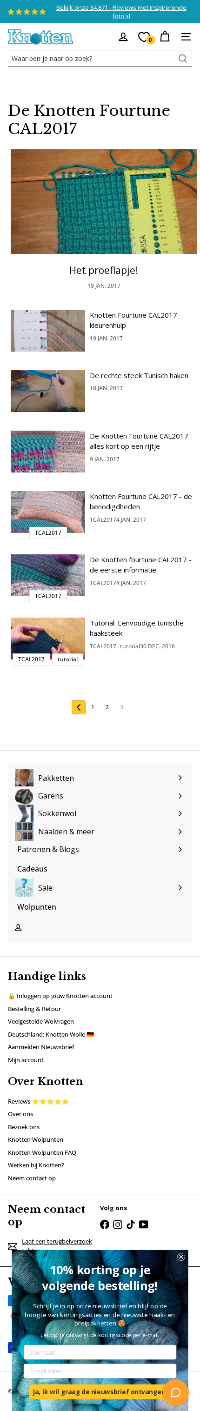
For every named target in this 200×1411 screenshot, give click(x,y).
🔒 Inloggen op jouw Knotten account (60, 996)
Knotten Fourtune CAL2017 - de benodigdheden (141, 502)
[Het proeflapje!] (104, 201)
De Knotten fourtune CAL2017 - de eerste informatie (141, 565)
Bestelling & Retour (34, 1009)
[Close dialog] (181, 1257)
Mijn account (26, 1060)
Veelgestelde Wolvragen (41, 1021)
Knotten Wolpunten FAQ (42, 1152)
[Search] (182, 58)
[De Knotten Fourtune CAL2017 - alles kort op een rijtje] (48, 452)
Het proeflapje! (103, 270)
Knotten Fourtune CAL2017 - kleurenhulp (136, 320)
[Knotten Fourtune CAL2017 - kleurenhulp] (48, 331)
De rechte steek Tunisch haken (139, 375)
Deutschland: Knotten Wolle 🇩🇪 (51, 1034)
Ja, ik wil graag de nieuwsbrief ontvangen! (100, 1391)
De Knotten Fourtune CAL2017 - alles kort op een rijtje (141, 441)
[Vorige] (79, 707)
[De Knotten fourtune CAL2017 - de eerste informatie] (48, 575)
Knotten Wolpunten (35, 1139)
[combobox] (100, 58)
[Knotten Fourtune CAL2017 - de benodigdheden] (48, 512)
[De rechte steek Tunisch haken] (48, 391)
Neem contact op (32, 1178)
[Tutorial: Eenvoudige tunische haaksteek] (48, 638)
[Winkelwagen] (164, 36)
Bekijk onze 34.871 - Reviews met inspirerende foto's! (121, 11)
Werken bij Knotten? (36, 1165)
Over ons (20, 1114)
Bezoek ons (24, 1127)
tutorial (130, 646)
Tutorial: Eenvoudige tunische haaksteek (137, 628)
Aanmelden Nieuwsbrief (41, 1047)
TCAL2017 (103, 520)
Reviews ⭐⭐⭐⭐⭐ (38, 1101)
